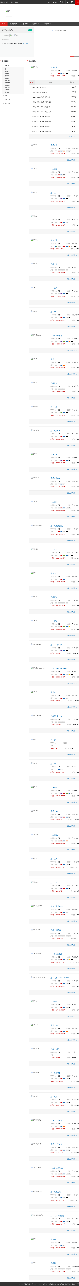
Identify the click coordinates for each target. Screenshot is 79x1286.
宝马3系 (53, 145)
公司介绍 (47, 24)
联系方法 (50, 1284)
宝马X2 (53, 359)
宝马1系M (7, 90)
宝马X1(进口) (56, 1144)
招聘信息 (56, 1284)
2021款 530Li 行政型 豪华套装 (41, 126)
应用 (7, 2)
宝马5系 (53, 67)
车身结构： (53, 70)
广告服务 (73, 1284)
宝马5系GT (55, 1073)
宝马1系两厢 (55, 930)
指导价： (74, 76)
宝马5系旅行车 (56, 1192)
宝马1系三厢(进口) (58, 1216)
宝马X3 (53, 169)
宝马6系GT (55, 431)
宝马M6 (7, 92)
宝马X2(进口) (56, 1120)
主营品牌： (5, 35)
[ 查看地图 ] (25, 43)
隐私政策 (67, 1284)
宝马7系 (53, 240)
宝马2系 (53, 383)
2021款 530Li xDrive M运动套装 (41, 112)
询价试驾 (35, 24)
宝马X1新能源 (56, 716)
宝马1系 (53, 264)
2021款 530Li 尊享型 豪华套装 (41, 116)
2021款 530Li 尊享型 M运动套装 (41, 121)
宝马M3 (7, 71)
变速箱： (69, 70)
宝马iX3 (53, 312)
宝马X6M (7, 87)
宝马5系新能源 (56, 526)
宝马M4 (7, 73)
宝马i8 (53, 1239)
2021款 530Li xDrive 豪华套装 (41, 107)
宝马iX (53, 740)
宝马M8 (7, 78)
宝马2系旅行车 (56, 906)
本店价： (53, 76)
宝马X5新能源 (56, 645)
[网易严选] (62, 2)
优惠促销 (24, 24)
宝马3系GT (55, 478)
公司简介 (45, 1284)
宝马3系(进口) (56, 954)
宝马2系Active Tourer (59, 978)
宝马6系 (53, 1097)
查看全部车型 (71, 160)
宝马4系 (53, 407)
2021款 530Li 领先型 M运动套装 (41, 102)
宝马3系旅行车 (56, 1168)
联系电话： (5, 39)
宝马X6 (53, 454)
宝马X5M (7, 85)
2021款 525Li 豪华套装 (39, 87)
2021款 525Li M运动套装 (39, 92)
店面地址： (5, 43)
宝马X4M (7, 83)
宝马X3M (7, 80)
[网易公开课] (55, 2)
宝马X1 (53, 217)
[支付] (67, 2)
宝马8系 (53, 550)
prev (37, 42)
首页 (4, 24)
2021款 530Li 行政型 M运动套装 (41, 131)
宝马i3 (53, 1263)
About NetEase (38, 1284)
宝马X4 (53, 502)
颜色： (52, 73)
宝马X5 (53, 193)
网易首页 (2, 2)
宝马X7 (53, 288)
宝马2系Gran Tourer (59, 668)
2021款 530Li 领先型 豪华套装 (41, 97)
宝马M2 (7, 69)
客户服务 (62, 1284)
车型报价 (13, 24)
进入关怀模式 (14, 2)
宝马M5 (7, 76)
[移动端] (49, 2)
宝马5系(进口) (56, 335)
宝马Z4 (53, 573)
